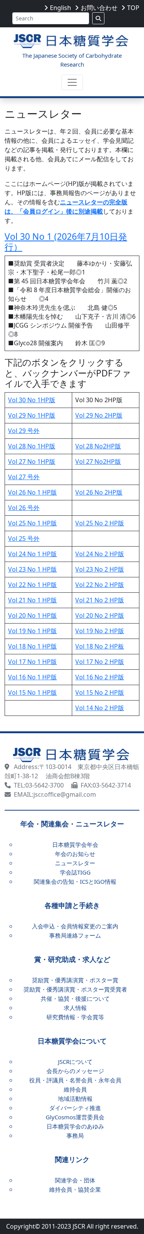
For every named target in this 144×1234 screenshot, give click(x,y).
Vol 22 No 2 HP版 (99, 584)
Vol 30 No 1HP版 (31, 400)
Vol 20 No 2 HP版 (99, 615)
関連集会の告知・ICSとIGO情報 (75, 881)
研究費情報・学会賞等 (75, 1017)
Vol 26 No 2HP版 (98, 492)
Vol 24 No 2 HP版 (99, 554)
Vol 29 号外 (24, 430)
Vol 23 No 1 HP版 (32, 569)
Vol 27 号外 (24, 477)
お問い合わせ (99, 7)
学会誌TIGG (75, 872)
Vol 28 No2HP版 (98, 446)
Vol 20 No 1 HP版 (32, 615)
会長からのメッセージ (75, 1071)
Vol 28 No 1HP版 (31, 446)
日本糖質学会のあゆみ (75, 1126)
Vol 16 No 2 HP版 (99, 677)
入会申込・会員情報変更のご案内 (75, 926)
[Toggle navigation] (72, 82)
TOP (133, 7)
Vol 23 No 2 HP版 (99, 569)
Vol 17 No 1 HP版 (32, 661)
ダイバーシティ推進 (75, 1108)
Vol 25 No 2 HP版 (99, 523)
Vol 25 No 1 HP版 (32, 523)
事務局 (75, 1135)
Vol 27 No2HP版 (98, 461)
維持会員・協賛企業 (75, 1189)
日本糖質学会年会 (75, 844)
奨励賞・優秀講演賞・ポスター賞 (75, 980)
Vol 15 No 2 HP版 (99, 692)
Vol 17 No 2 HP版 (99, 661)
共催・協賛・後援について (75, 998)
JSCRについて (75, 1061)
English (60, 7)
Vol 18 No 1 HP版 (32, 646)
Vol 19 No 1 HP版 (32, 631)
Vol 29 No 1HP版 (31, 415)
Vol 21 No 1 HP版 (32, 600)
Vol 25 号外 (24, 538)
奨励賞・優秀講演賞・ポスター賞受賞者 (75, 989)
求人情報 (75, 1008)
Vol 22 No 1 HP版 (32, 584)
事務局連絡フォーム (75, 935)
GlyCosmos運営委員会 (75, 1117)
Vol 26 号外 (24, 507)
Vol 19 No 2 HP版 (99, 631)
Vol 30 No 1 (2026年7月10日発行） (66, 241)
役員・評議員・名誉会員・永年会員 (75, 1080)
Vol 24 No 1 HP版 (32, 554)
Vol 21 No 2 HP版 (99, 600)
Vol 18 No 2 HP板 (99, 646)
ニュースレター (75, 863)
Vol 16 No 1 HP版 (32, 677)
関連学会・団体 (75, 1180)
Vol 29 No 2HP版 (98, 415)
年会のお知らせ (75, 854)
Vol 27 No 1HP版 (31, 461)
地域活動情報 (75, 1098)
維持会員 (75, 1089)
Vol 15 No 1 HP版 (32, 692)
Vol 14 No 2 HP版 (99, 708)
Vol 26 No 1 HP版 (32, 492)
